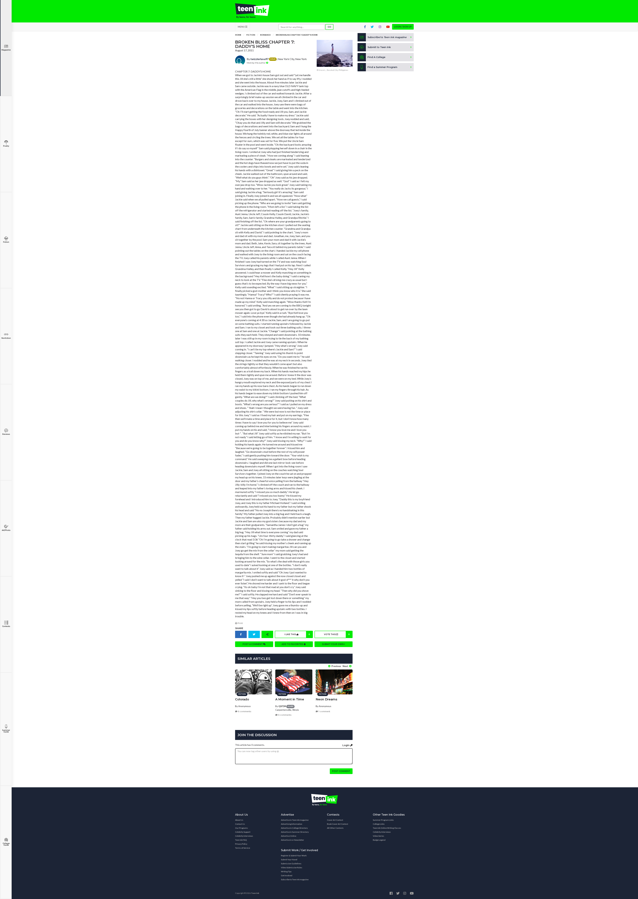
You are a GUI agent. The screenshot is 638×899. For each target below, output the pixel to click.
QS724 (282, 706)
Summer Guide (6, 731)
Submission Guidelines (291, 863)
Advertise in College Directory (294, 828)
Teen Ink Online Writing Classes (387, 828)
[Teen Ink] (255, 10)
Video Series (378, 836)
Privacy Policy (241, 844)
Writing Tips (286, 871)
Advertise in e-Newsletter (292, 840)
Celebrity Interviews (244, 836)
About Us (239, 820)
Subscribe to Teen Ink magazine (295, 879)
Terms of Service (242, 848)
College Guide (6, 844)
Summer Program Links (383, 820)
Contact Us (240, 824)
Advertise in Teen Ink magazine (295, 820)
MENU (241, 26)
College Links (379, 824)
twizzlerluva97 (259, 58)
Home (238, 35)
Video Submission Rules (291, 867)
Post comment (341, 771)
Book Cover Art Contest (337, 824)
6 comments (244, 711)
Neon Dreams (326, 699)
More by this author (256, 62)
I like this (297, 634)
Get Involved (286, 875)
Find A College (376, 57)
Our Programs (241, 828)
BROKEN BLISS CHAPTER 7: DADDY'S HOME (297, 35)
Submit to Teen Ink (379, 47)
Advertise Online (288, 836)
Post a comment (253, 644)
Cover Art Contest (335, 820)
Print (240, 623)
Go (329, 27)
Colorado (242, 699)
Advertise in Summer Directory (295, 832)
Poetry (6, 146)
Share (239, 628)
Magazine (6, 50)
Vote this (337, 634)
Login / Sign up (403, 26)
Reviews (6, 434)
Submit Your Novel (289, 859)
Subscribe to (387, 37)
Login (346, 745)
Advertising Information (291, 824)
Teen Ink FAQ (241, 840)
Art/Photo (6, 530)
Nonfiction (6, 338)
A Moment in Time (289, 699)
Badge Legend (379, 840)
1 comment (324, 711)
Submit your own (333, 644)
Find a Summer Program (382, 67)
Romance (265, 35)
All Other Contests (335, 828)
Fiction (6, 242)
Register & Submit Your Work (294, 855)
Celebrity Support (242, 832)
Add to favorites (293, 644)
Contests (6, 626)
